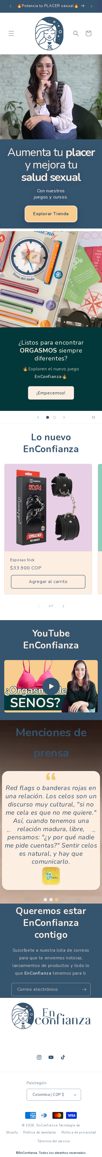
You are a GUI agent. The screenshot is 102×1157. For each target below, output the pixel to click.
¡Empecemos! (51, 393)
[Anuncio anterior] (10, 6)
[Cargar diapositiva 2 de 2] (54, 417)
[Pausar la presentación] (96, 417)
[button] (11, 33)
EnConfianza (47, 1125)
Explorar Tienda (51, 214)
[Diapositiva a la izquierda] (38, 606)
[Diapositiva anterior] (38, 417)
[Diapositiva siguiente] (64, 417)
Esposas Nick (22, 560)
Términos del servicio (53, 1141)
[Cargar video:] (51, 686)
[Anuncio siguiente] (91, 6)
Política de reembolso (39, 1132)
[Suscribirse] (84, 989)
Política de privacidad (78, 1132)
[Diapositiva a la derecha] (63, 606)
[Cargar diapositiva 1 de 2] (47, 417)
